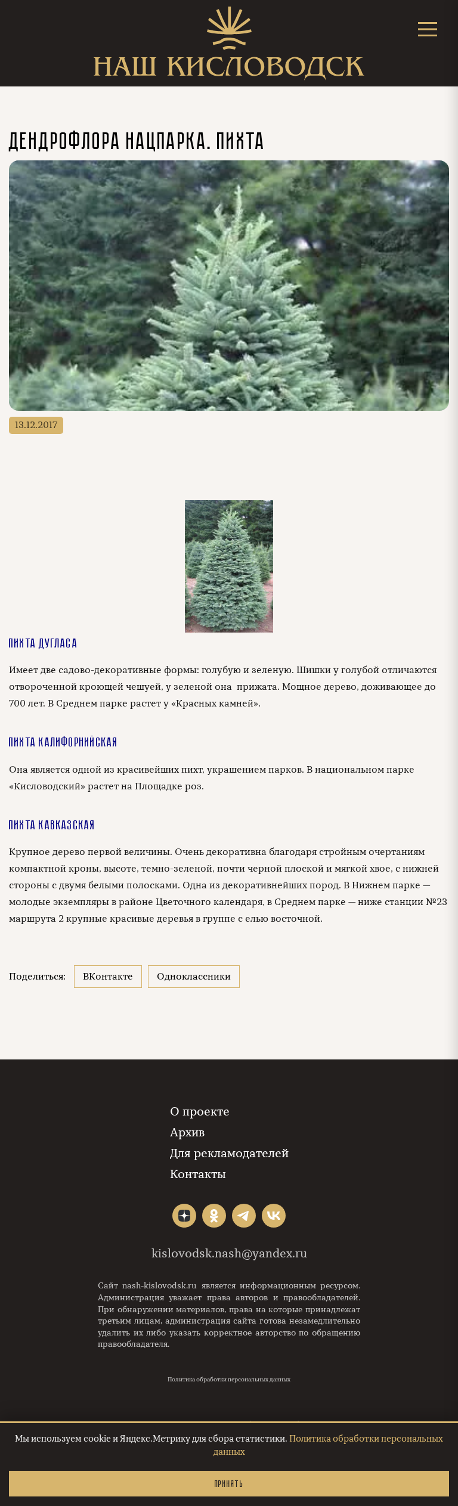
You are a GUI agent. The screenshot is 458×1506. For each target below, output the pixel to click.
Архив (187, 1132)
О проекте (200, 1111)
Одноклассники (194, 977)
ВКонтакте (108, 977)
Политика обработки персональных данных (229, 1379)
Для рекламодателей (229, 1153)
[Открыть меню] (427, 29)
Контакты (198, 1174)
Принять (229, 1483)
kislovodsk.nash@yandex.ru (229, 1253)
